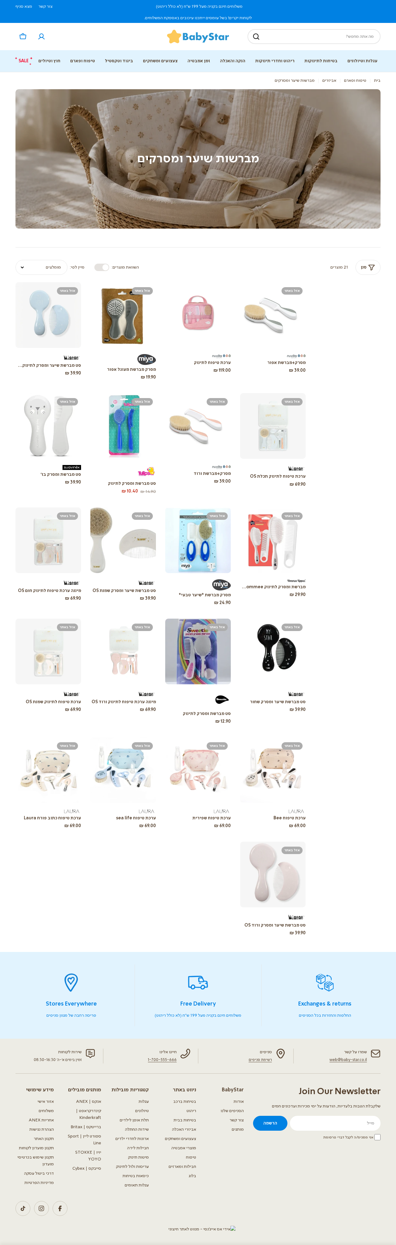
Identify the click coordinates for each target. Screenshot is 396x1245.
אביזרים (329, 80)
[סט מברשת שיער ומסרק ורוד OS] (273, 874)
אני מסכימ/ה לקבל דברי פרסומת (348, 1137)
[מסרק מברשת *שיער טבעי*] (198, 540)
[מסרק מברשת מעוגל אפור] (123, 315)
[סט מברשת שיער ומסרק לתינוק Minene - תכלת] (48, 315)
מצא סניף (23, 6)
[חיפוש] (256, 36)
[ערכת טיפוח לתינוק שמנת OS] (48, 651)
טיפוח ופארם (355, 80)
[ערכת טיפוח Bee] (273, 770)
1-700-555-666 (162, 1060)
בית (377, 80)
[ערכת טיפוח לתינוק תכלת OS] (273, 426)
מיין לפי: (77, 267)
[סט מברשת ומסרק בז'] (48, 426)
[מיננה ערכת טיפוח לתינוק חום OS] (48, 540)
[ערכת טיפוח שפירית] (198, 770)
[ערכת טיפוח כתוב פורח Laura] (48, 770)
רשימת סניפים (260, 1060)
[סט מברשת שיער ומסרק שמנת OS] (123, 540)
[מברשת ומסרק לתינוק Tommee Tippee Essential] (273, 540)
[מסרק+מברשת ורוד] (198, 426)
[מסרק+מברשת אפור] (273, 315)
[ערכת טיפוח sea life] (123, 770)
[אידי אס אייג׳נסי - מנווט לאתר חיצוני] (201, 1229)
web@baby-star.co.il (348, 1060)
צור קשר (45, 6)
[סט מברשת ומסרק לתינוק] (123, 426)
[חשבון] (41, 36)
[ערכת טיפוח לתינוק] (198, 315)
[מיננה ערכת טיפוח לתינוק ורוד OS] (123, 651)
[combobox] (314, 36)
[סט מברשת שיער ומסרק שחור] (273, 651)
